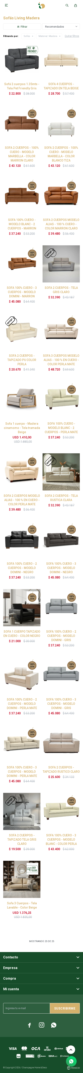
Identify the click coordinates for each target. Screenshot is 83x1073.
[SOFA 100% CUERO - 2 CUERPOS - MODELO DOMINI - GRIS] (61, 607)
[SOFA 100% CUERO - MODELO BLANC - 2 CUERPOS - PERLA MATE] (61, 399)
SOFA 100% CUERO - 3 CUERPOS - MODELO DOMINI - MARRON (22, 292)
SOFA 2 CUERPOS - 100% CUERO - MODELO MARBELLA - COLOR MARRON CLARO (22, 154)
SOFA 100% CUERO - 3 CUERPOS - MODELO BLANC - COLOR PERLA (61, 839)
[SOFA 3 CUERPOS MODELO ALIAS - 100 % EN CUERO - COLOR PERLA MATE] (61, 331)
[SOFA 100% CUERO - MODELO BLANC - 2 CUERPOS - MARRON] (21, 196)
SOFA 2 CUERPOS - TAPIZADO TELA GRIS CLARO (21, 839)
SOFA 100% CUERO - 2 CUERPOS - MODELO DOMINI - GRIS (61, 636)
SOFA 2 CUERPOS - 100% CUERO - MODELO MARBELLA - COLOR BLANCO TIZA (61, 154)
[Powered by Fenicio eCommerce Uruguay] (73, 1068)
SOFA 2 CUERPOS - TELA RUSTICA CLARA (61, 498)
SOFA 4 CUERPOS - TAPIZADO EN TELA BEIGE (61, 86)
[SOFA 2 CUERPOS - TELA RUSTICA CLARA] (61, 471)
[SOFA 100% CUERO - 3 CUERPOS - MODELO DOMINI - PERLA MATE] (21, 743)
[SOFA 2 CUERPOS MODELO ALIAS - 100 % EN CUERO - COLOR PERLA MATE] (21, 471)
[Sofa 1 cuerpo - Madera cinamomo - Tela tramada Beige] (21, 399)
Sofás (27, 36)
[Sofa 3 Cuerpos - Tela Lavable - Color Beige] (21, 879)
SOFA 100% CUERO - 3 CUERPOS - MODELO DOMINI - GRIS (61, 704)
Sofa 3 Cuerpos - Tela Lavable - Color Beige (22, 905)
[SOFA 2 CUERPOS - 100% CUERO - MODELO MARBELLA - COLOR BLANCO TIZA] (61, 123)
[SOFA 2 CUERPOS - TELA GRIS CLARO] (61, 263)
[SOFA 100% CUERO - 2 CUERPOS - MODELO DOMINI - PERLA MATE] (21, 675)
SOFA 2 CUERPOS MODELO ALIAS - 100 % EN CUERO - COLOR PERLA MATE (22, 500)
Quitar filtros (72, 36)
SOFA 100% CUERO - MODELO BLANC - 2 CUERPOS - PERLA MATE (61, 428)
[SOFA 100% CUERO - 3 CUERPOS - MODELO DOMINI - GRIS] (61, 675)
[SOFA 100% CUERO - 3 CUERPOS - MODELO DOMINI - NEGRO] (61, 539)
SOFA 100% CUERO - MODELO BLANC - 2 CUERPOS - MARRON (22, 224)
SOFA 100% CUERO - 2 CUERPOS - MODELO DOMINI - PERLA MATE (22, 704)
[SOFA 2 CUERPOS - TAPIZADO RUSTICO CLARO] (61, 743)
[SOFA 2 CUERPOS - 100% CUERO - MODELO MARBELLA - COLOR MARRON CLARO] (21, 123)
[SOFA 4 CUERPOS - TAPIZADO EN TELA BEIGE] (61, 60)
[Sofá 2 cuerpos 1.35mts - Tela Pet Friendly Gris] (21, 60)
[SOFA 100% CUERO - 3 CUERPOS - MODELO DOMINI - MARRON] (21, 263)
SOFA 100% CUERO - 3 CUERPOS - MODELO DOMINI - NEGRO (61, 568)
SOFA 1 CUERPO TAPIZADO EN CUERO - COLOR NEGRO (21, 634)
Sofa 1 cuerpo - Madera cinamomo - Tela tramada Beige (22, 428)
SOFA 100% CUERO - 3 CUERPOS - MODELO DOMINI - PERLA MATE (22, 772)
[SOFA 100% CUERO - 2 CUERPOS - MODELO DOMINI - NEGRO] (21, 539)
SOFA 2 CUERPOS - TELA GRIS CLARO (61, 290)
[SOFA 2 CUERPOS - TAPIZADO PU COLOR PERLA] (21, 331)
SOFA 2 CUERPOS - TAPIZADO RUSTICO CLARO (61, 769)
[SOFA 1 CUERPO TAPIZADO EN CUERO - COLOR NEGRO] (21, 607)
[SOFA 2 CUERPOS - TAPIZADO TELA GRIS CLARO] (21, 811)
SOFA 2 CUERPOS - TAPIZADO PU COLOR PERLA (21, 360)
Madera (48, 36)
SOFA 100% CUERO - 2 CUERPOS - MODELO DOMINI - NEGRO (22, 568)
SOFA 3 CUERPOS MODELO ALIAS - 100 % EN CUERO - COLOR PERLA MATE (61, 360)
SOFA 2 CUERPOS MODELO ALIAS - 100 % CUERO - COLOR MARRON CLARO (61, 224)
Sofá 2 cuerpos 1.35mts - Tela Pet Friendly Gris (21, 86)
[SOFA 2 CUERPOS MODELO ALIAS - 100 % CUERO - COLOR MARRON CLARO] (61, 196)
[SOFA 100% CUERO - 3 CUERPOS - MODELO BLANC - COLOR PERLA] (61, 811)
